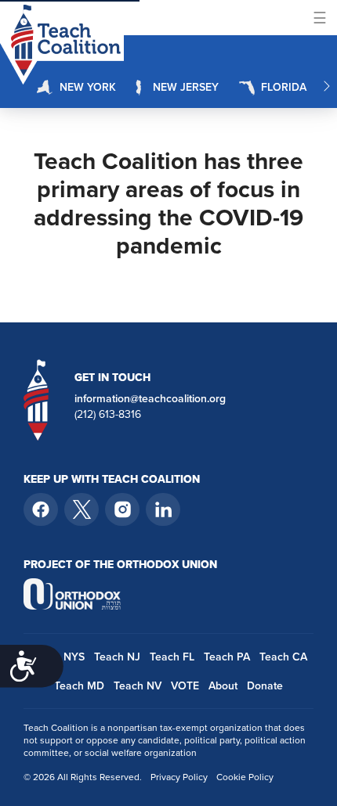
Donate (265, 686)
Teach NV (137, 686)
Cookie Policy (245, 777)
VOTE (185, 686)
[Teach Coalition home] (36, 399)
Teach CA (283, 657)
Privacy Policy (179, 777)
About (222, 686)
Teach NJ (117, 657)
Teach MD (79, 686)
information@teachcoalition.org (150, 399)
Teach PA (227, 657)
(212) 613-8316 (107, 415)
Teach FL (172, 657)
